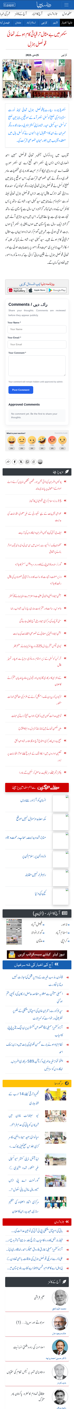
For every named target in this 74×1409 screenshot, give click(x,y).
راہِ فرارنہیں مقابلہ (35, 874)
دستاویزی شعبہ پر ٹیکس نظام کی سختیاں (26, 1372)
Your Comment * (17, 353)
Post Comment (20, 389)
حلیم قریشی (39, 1298)
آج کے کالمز (21, 14)
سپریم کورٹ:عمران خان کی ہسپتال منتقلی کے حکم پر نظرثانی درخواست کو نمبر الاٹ (38, 1014)
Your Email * (14, 337)
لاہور (55, 23)
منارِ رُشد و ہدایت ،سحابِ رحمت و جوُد (25, 837)
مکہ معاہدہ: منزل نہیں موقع (31, 819)
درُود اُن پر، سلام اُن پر (34, 856)
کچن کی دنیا (40, 893)
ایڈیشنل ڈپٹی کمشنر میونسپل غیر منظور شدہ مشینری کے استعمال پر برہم (24, 1168)
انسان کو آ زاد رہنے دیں (33, 800)
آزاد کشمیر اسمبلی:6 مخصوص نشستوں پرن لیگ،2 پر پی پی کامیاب (35, 1031)
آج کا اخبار (37, 14)
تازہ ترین (52, 14)
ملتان (18, 23)
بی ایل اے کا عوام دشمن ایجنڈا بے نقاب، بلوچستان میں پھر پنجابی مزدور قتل (35, 1269)
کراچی (44, 23)
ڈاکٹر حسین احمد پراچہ (56, 1358)
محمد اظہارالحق (59, 1309)
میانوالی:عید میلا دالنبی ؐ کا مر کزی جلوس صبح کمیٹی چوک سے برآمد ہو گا (24, 1146)
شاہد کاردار (61, 1383)
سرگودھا (59, 1083)
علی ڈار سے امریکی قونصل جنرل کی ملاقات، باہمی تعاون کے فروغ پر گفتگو (34, 1260)
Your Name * (14, 322)
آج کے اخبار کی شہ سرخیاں (33, 965)
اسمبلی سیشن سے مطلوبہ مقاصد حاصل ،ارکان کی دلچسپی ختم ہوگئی (34, 997)
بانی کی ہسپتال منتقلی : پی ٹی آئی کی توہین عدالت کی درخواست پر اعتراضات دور (38, 1232)
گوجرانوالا (36, 932)
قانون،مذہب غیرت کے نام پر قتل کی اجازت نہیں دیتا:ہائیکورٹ (37, 981)
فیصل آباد (36, 924)
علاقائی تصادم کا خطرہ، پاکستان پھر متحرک (28, 1397)
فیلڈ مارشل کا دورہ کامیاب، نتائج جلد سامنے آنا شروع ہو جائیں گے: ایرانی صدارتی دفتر (35, 1241)
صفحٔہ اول (67, 14)
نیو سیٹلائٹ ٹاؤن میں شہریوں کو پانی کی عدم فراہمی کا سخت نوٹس (24, 1124)
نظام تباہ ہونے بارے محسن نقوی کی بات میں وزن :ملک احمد (34, 1048)
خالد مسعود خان (59, 1334)
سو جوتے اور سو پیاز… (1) (30, 1322)
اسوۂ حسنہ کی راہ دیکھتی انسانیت (29, 1347)
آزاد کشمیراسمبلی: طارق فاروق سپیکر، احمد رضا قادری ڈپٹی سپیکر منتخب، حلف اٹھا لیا (35, 1250)
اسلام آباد (31, 23)
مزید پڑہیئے (58, 472)
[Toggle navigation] (66, 4)
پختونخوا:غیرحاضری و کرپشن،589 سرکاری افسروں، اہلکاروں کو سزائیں (37, 1065)
